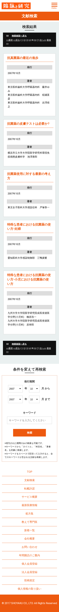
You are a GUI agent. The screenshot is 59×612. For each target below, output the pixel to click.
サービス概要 (29, 496)
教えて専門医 (29, 522)
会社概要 (29, 538)
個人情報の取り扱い (29, 588)
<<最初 (9, 40)
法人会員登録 (29, 572)
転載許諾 (29, 488)
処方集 (29, 513)
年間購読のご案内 (29, 555)
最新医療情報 (29, 505)
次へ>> (43, 40)
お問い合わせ (29, 547)
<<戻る (16, 40)
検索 (29, 432)
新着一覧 (29, 530)
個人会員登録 (29, 563)
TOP (29, 471)
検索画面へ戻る (19, 36)
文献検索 (29, 480)
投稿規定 (29, 580)
